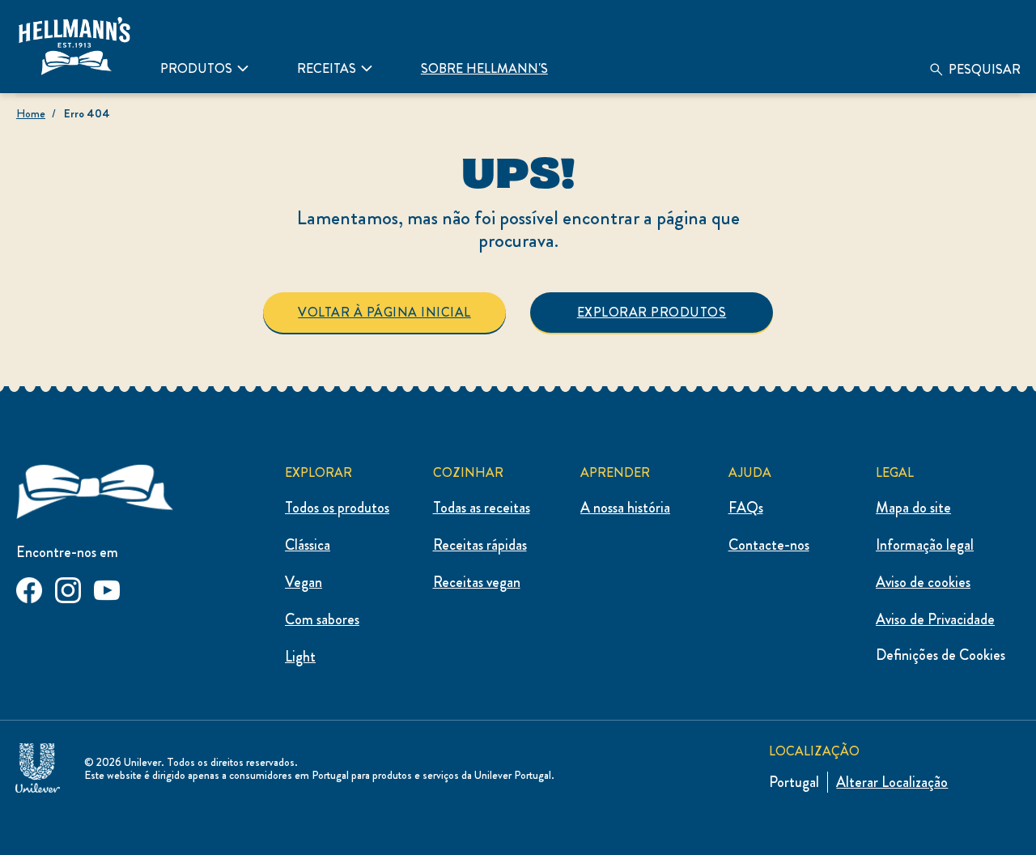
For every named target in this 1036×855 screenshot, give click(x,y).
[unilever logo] (37, 764)
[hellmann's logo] (74, 46)
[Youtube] (107, 587)
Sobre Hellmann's (484, 68)
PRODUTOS (196, 68)
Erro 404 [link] (87, 113)
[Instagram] (68, 587)
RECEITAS (326, 68)
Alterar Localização (892, 782)
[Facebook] (29, 587)
